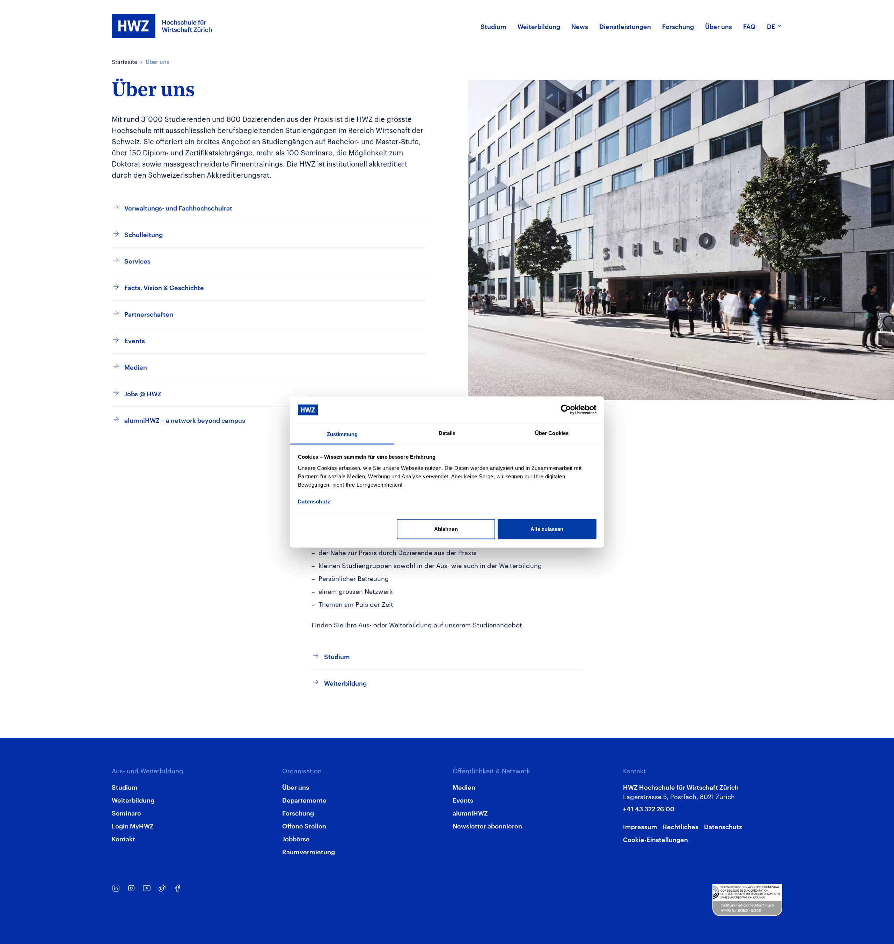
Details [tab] (447, 433)
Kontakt (123, 838)
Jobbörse (296, 838)
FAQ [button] (749, 26)
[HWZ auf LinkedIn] (116, 888)
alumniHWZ (470, 812)
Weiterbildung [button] (539, 26)
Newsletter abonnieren (487, 825)
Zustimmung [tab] (342, 434)
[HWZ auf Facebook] (177, 888)
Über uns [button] (718, 26)
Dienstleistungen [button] (625, 26)
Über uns (157, 61)
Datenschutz (723, 826)
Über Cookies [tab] (552, 433)
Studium (125, 786)
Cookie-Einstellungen (655, 839)
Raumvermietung (308, 851)
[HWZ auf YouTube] (146, 888)
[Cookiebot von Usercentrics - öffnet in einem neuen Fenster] (565, 410)
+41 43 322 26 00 (649, 808)
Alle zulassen (546, 529)
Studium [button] (493, 26)
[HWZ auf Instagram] (131, 888)
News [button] (579, 26)
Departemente (304, 799)
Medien (464, 786)
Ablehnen (446, 529)
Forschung (298, 812)
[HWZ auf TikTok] (162, 888)
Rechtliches (680, 826)
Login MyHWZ (133, 825)
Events (463, 799)
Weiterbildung (133, 799)
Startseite (124, 61)
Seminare (126, 812)
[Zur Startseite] (162, 26)
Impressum (640, 826)
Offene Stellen (304, 825)
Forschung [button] (678, 26)
